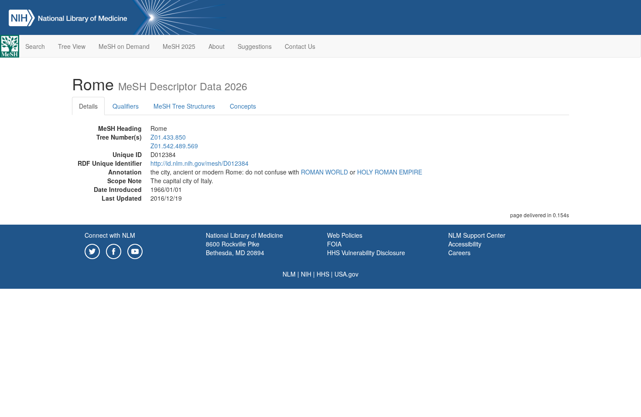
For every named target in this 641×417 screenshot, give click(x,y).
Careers (459, 252)
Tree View (71, 46)
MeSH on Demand (124, 46)
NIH (306, 274)
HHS (323, 274)
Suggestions (255, 46)
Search (35, 46)
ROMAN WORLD (324, 171)
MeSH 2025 (179, 46)
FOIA (334, 243)
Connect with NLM (110, 235)
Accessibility (464, 243)
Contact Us (300, 46)
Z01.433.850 (168, 137)
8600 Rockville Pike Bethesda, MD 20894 (235, 248)
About (216, 46)
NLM (289, 274)
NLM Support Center (476, 235)
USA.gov (346, 274)
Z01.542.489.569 (174, 145)
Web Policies (344, 235)
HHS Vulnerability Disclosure (366, 252)
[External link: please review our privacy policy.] (92, 250)
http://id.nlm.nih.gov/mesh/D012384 (199, 163)
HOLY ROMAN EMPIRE (389, 171)
